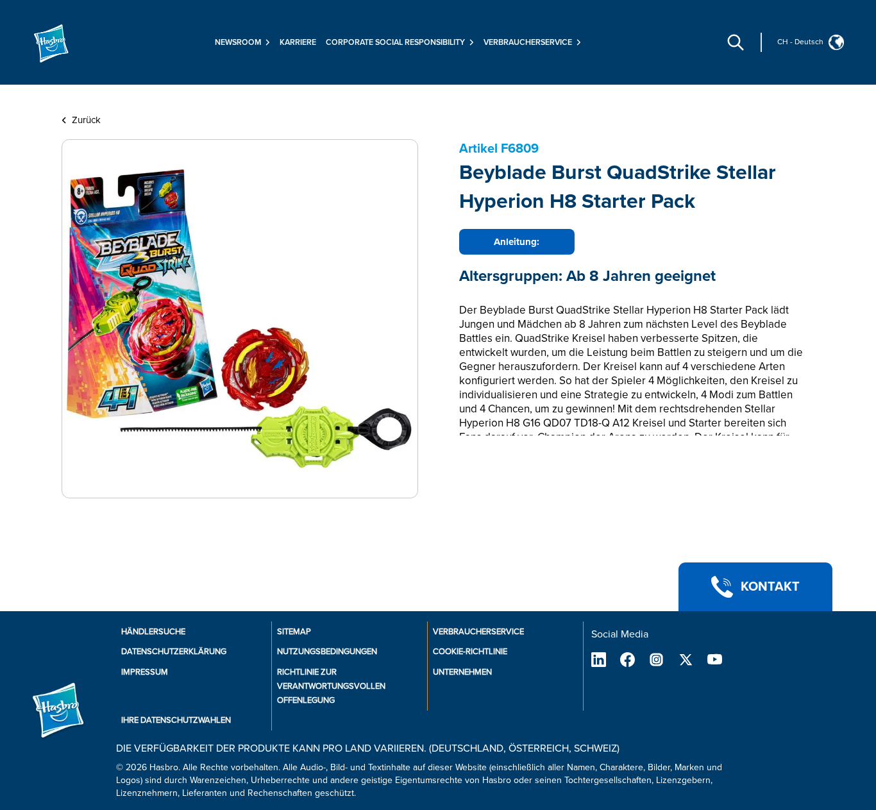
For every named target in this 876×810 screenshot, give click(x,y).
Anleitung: (516, 242)
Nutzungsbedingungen (327, 651)
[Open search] (735, 42)
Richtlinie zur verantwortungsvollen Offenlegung (331, 686)
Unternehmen (462, 672)
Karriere (298, 42)
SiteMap (294, 632)
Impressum (144, 672)
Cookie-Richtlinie (470, 651)
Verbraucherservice (478, 632)
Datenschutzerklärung (173, 651)
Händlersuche (153, 632)
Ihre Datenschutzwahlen (176, 720)
